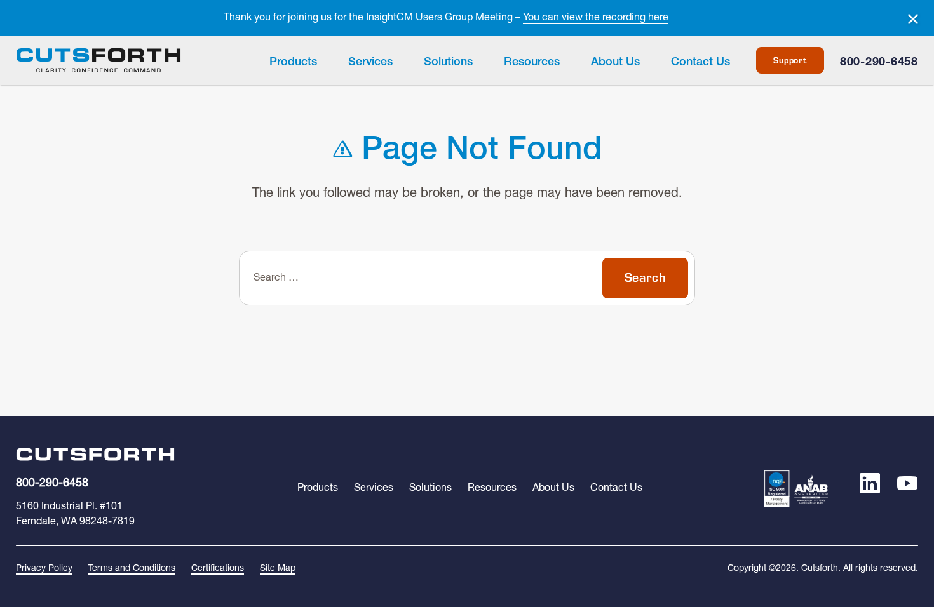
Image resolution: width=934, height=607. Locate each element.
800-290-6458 (879, 62)
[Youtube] (907, 488)
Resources (532, 62)
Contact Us (700, 62)
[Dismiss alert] (913, 19)
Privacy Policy (44, 568)
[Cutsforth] (98, 61)
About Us (615, 62)
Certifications (217, 568)
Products (293, 62)
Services (370, 62)
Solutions (448, 62)
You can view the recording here (595, 18)
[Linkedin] (870, 488)
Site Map (277, 568)
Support (789, 60)
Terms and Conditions (131, 568)
